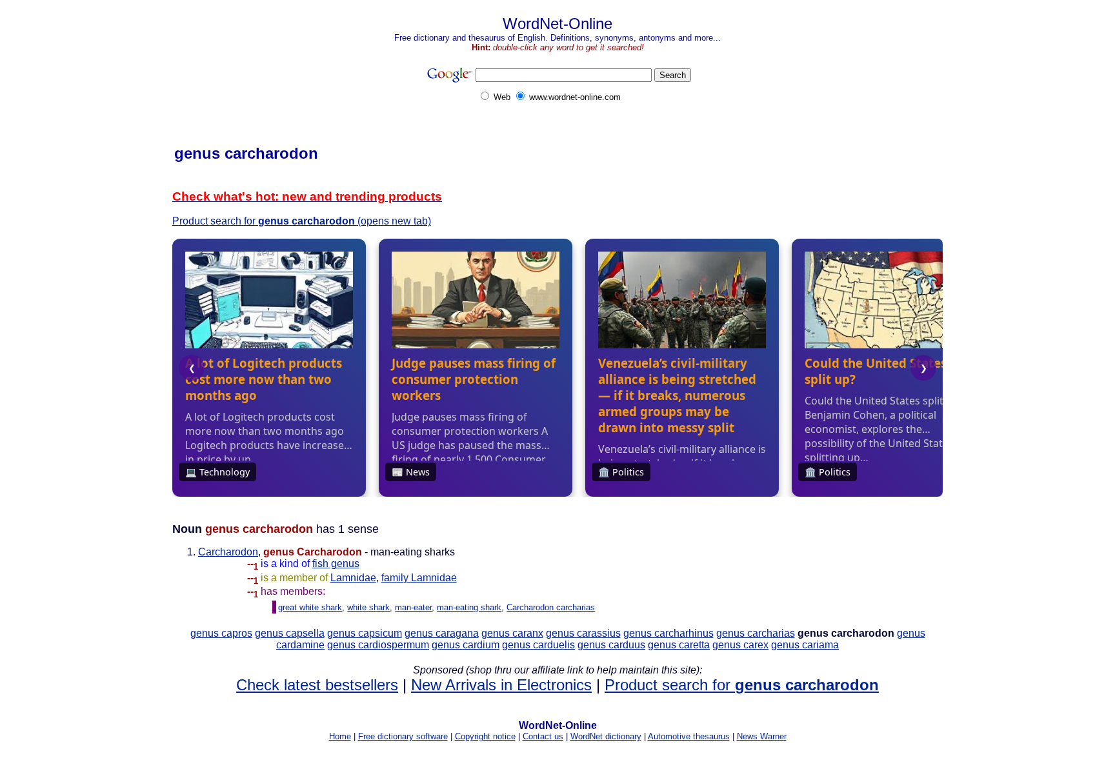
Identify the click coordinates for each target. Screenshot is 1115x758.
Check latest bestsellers (317, 684)
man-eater (413, 607)
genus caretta (679, 644)
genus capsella (290, 633)
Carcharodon (228, 551)
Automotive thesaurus (689, 736)
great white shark (310, 607)
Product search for (742, 684)
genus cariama (805, 644)
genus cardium (465, 644)
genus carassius (583, 633)
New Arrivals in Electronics (501, 684)
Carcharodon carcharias (551, 607)
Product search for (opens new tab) (301, 220)
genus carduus (611, 644)
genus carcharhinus (668, 633)
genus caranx (512, 633)
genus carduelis (538, 644)
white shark (368, 607)
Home (340, 736)
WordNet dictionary (605, 736)
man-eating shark (469, 607)
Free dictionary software (403, 736)
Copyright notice (485, 736)
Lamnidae (353, 577)
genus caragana (442, 633)
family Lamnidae (419, 577)
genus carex (740, 644)
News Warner (762, 736)
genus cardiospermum (378, 644)
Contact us (543, 736)
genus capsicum (364, 633)
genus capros (221, 633)
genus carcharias (755, 633)
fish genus (335, 563)
